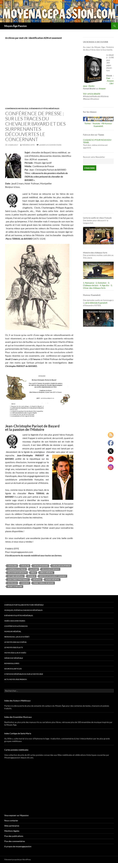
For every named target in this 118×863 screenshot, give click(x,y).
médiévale (37, 579)
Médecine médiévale (13, 658)
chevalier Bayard (40, 566)
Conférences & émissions (15, 626)
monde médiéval (52, 579)
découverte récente (50, 569)
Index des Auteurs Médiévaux (17, 700)
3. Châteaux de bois (96, 284)
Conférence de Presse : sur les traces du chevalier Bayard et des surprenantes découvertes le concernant (35, 126)
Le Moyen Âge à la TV (13, 647)
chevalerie (12, 566)
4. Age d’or (105, 285)
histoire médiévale (16, 576)
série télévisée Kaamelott (96, 303)
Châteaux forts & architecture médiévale (24, 605)
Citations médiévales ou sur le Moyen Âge (23, 674)
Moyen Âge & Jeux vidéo (15, 653)
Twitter (87, 123)
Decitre (91, 86)
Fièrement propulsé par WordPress (17, 859)
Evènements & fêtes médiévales (18, 615)
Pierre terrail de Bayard (43, 583)
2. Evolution (101, 283)
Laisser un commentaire (50, 145)
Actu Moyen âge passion (15, 679)
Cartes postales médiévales (16, 750)
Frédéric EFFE (28, 145)
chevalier (25, 566)
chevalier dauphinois (61, 566)
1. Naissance (88, 283)
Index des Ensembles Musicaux (18, 717)
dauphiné (34, 569)
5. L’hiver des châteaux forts (97, 286)
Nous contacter (11, 820)
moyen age (12, 583)
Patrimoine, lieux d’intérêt (16, 637)
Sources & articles (13, 669)
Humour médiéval (12, 631)
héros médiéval (46, 573)
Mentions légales (11, 831)
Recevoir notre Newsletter (94, 157)
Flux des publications (13, 836)
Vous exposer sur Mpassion (16, 815)
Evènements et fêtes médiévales (44, 108)
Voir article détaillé (91, 93)
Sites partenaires (11, 825)
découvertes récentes (17, 573)
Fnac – (110, 78)
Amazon (110, 81)
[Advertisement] (39, 76)
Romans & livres (11, 663)
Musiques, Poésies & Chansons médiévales (23, 610)
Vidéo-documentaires (14, 621)
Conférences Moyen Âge (16, 108)
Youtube (96, 123)
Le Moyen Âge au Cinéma (15, 642)
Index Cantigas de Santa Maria (17, 733)
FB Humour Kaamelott (103, 124)
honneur (31, 576)
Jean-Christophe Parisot (18, 579)
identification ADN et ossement (52, 576)
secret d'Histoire (15, 586)
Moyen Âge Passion (15, 25)
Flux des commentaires (14, 841)
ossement (25, 583)
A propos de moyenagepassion (17, 846)
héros (33, 573)
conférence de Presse (17, 569)
